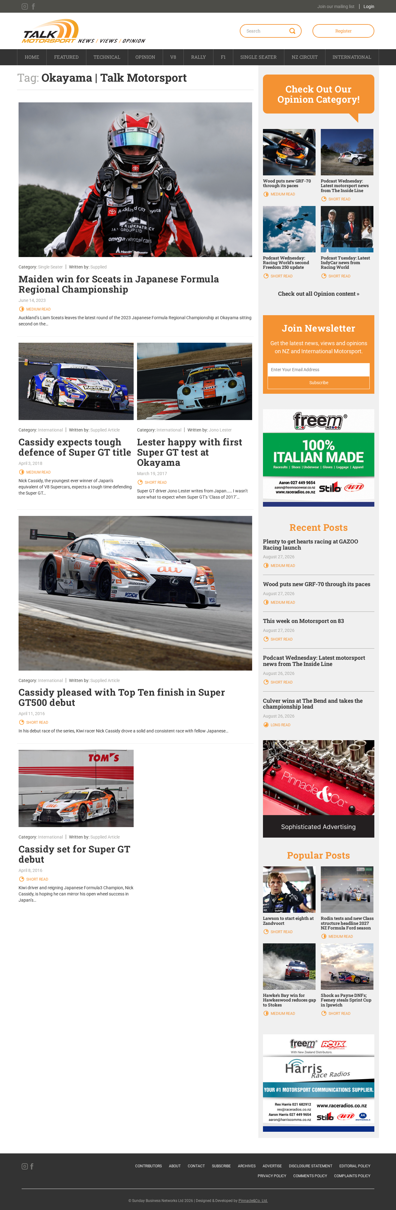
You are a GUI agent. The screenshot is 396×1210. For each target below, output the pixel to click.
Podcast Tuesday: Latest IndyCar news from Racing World (345, 262)
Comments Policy (310, 1176)
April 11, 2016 (32, 713)
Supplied (98, 266)
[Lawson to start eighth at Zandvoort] (289, 889)
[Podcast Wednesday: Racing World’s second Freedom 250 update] (289, 228)
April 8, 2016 (30, 870)
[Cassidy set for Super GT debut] (76, 788)
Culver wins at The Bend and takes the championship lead (313, 703)
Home (32, 57)
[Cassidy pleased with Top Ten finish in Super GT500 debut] (135, 593)
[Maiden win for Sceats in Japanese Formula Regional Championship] (135, 179)
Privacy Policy (272, 1176)
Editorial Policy (354, 1166)
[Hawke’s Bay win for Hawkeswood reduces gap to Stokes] (289, 966)
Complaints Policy (352, 1176)
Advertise (272, 1166)
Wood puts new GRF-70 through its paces (287, 183)
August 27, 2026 (279, 556)
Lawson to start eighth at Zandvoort (288, 920)
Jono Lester (220, 429)
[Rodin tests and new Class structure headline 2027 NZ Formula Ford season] (347, 889)
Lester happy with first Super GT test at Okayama (190, 452)
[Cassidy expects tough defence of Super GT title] (76, 381)
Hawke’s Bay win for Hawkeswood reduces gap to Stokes (289, 1000)
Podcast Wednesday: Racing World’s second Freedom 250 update (286, 262)
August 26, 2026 (279, 673)
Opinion (145, 57)
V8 (173, 57)
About (175, 1166)
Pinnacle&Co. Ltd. (253, 1201)
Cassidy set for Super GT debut (74, 854)
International (352, 57)
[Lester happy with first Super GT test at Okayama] (194, 381)
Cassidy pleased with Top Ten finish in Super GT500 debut (122, 697)
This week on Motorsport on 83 (303, 620)
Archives (247, 1166)
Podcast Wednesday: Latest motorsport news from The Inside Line (345, 185)
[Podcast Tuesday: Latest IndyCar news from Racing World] (347, 228)
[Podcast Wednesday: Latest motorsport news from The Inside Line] (347, 151)
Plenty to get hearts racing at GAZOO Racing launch (310, 544)
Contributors (148, 1166)
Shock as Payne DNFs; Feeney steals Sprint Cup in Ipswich (346, 1000)
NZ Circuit (305, 57)
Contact (196, 1166)
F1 (223, 57)
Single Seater (258, 57)
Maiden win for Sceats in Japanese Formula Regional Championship (119, 284)
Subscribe (221, 1166)
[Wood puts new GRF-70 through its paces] (289, 151)
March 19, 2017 (152, 473)
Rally (198, 57)
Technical (106, 57)
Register (343, 31)
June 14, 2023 (32, 300)
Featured (66, 57)
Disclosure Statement (310, 1166)
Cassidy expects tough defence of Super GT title (75, 447)
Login (369, 6)
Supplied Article (105, 429)
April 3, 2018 (30, 463)
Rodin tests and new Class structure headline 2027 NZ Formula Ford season (347, 923)
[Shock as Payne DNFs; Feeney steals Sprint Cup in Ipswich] (347, 966)
